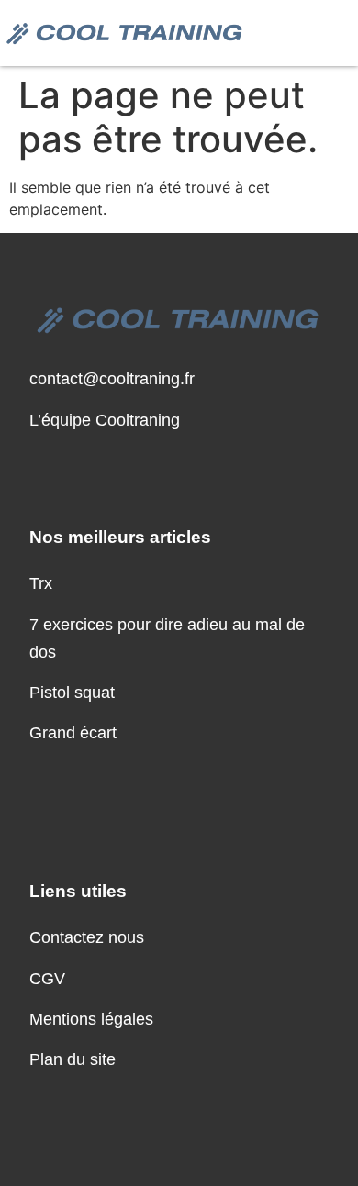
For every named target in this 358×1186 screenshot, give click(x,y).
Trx (40, 583)
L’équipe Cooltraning (104, 420)
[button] (333, 33)
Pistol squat (72, 692)
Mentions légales (91, 1019)
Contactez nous (86, 937)
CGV (47, 979)
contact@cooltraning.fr (112, 379)
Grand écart (73, 733)
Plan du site (72, 1059)
